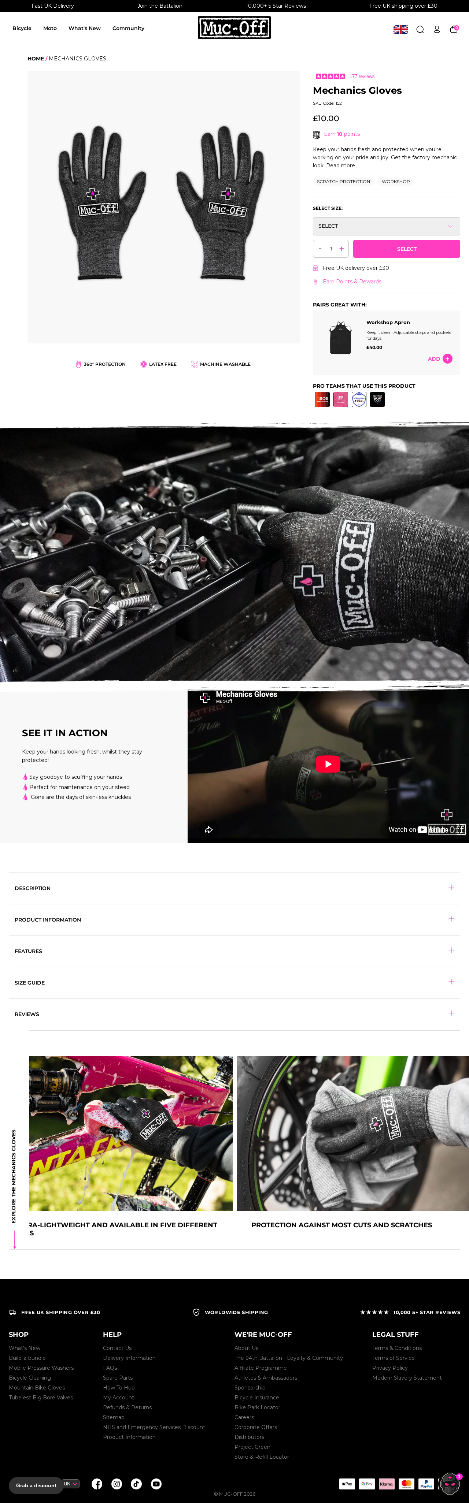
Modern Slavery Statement (407, 1377)
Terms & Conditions (397, 1348)
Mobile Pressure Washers (41, 1368)
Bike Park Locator (257, 1407)
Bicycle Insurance (256, 1397)
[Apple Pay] (347, 1483)
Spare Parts (118, 1377)
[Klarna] (386, 1483)
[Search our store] (420, 29)
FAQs (110, 1368)
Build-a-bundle (27, 1358)
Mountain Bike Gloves (37, 1387)
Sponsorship (250, 1387)
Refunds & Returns (127, 1407)
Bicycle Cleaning (30, 1377)
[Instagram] (116, 1483)
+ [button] (341, 248)
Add (434, 359)
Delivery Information (129, 1358)
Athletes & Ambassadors (265, 1377)
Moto (50, 28)
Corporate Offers (255, 1427)
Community (128, 28)
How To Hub (119, 1387)
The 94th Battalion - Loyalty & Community (288, 1358)
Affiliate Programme (260, 1368)
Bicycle (22, 28)
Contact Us (117, 1348)
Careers (244, 1417)
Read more (340, 165)
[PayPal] (426, 1483)
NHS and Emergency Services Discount (154, 1427)
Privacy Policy (390, 1368)
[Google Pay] (367, 1483)
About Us (246, 1348)
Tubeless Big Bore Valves (41, 1397)
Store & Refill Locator (261, 1457)
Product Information (129, 1437)
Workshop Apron (388, 322)
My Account (118, 1397)
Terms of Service (393, 1358)
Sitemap (114, 1417)
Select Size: (328, 208)
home (35, 58)
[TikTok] (136, 1483)
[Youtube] (156, 1483)
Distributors (249, 1437)
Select (407, 249)
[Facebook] (97, 1483)
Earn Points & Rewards (352, 281)
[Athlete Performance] (406, 1483)
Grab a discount (36, 1485)
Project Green (252, 1447)
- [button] (320, 247)
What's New (85, 28)
